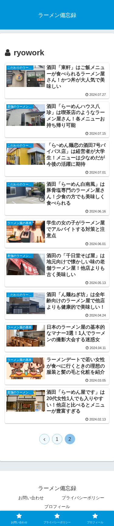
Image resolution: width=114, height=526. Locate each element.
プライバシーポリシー (83, 497)
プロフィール (57, 506)
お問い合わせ (31, 497)
